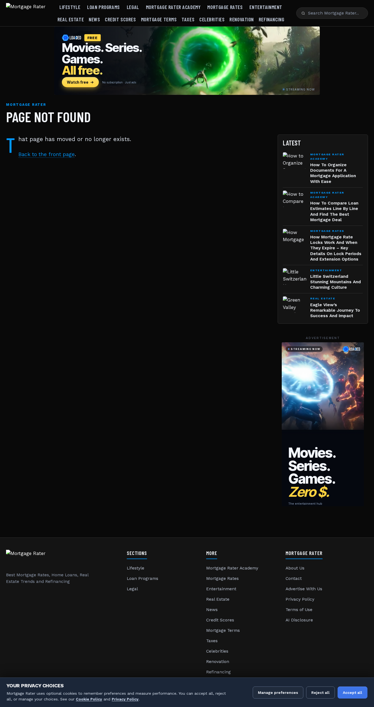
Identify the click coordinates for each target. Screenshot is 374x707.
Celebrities (212, 19)
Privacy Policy (300, 599)
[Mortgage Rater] (25, 13)
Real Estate (70, 19)
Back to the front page (46, 154)
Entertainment (265, 7)
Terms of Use (299, 609)
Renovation (241, 19)
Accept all (352, 692)
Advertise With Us (304, 588)
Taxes (188, 19)
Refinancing (271, 19)
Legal (133, 7)
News (94, 19)
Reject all (320, 692)
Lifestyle (69, 7)
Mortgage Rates (225, 7)
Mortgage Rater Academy (173, 7)
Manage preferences (278, 692)
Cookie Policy (89, 699)
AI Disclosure (299, 620)
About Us (295, 568)
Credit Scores (120, 19)
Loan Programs (103, 7)
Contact (294, 578)
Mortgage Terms (159, 19)
